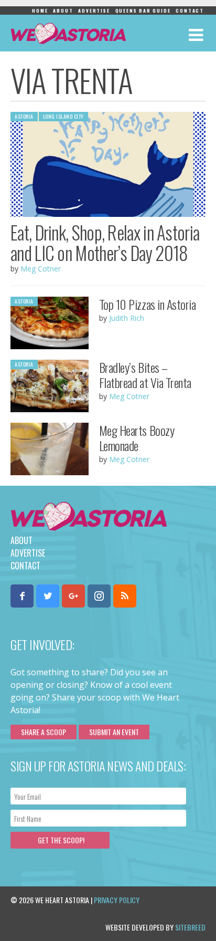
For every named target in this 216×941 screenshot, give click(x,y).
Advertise (94, 10)
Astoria (24, 116)
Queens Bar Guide (143, 10)
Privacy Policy (116, 899)
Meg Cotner (40, 269)
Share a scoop (43, 731)
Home (40, 10)
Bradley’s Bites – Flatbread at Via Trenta (145, 375)
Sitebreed (190, 927)
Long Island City (63, 116)
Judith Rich (126, 318)
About (63, 10)
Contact (190, 10)
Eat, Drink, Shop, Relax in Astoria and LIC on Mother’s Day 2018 (104, 242)
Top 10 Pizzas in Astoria (147, 304)
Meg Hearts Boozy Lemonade (136, 438)
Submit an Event (114, 731)
